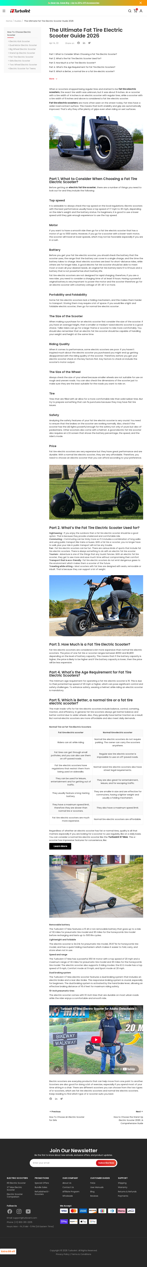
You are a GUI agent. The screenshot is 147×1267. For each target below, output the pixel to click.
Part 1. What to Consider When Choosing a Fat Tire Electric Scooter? (83, 54)
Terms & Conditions (81, 1254)
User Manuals (97, 1187)
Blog (92, 1191)
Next (138, 1111)
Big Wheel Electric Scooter (23, 49)
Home (9, 21)
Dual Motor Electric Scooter (23, 45)
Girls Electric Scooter (20, 60)
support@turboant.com (25, 1217)
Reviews (94, 1196)
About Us (66, 1183)
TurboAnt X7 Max (118, 836)
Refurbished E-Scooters (42, 1192)
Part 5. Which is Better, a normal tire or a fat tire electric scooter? (82, 71)
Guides (17, 21)
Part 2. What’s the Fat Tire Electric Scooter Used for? (75, 58)
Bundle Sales (41, 1187)
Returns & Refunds (127, 1191)
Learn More (60, 846)
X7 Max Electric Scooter (14, 1188)
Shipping (122, 1183)
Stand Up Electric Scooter (22, 53)
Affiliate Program (70, 1191)
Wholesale (67, 1196)
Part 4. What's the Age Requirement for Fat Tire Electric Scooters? (82, 67)
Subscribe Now (106, 1162)
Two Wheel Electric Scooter (23, 64)
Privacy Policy (62, 1254)
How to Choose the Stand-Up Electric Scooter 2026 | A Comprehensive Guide (128, 1120)
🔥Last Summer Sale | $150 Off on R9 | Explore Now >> (73, 2)
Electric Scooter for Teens (23, 68)
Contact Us (68, 1187)
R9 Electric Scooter (16, 1183)
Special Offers (42, 1183)
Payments (123, 1196)
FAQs (92, 1183)
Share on (69, 43)
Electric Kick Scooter (20, 41)
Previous (56, 1111)
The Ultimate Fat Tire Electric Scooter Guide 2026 (49, 21)
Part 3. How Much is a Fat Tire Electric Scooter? (72, 62)
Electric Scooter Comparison (15, 1195)
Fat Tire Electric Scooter (21, 56)
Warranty (122, 1187)
